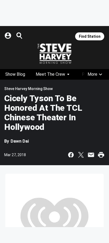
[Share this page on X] (81, 155)
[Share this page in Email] (91, 155)
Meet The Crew (50, 74)
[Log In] (8, 35)
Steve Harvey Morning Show (28, 89)
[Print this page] (101, 155)
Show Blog (15, 74)
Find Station (90, 36)
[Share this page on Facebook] (71, 155)
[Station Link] (54, 53)
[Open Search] (19, 35)
